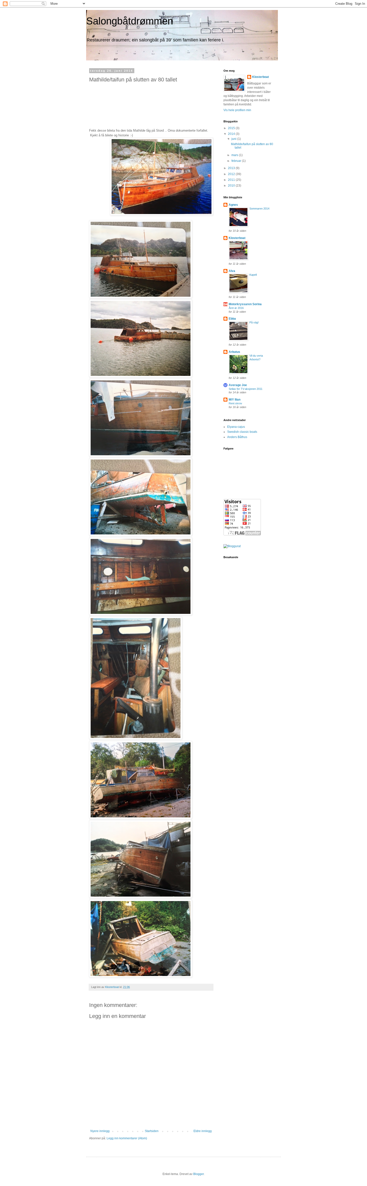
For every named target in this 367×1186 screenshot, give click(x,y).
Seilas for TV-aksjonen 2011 (245, 388)
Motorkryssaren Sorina (245, 304)
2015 (232, 128)
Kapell (253, 274)
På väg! (254, 322)
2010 (232, 185)
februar (236, 161)
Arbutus (234, 352)
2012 (232, 174)
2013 (232, 168)
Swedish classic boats (242, 432)
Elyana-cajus (236, 427)
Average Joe (238, 385)
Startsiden (152, 1131)
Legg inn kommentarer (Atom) (127, 1138)
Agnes (233, 205)
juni (234, 139)
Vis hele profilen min (237, 110)
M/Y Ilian (234, 399)
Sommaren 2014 (259, 208)
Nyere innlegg (100, 1131)
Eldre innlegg (202, 1131)
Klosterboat (260, 77)
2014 (232, 134)
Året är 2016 (236, 307)
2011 (232, 180)
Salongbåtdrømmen (129, 20)
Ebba (232, 318)
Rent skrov (235, 403)
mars (235, 155)
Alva (232, 271)
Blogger (198, 1174)
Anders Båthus (237, 437)
